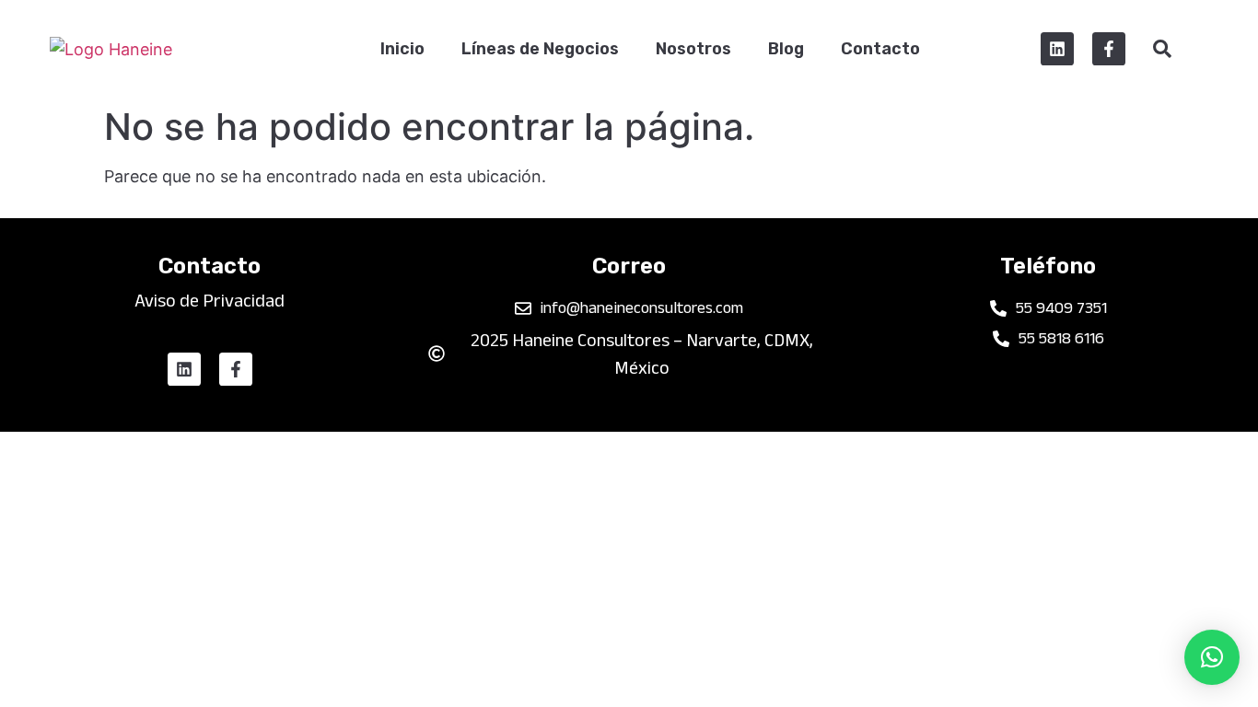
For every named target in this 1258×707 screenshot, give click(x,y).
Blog (786, 49)
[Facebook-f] (1108, 48)
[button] (1212, 657)
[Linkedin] (1057, 48)
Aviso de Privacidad (209, 300)
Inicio (402, 49)
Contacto (880, 49)
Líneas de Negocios (540, 49)
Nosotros (693, 49)
